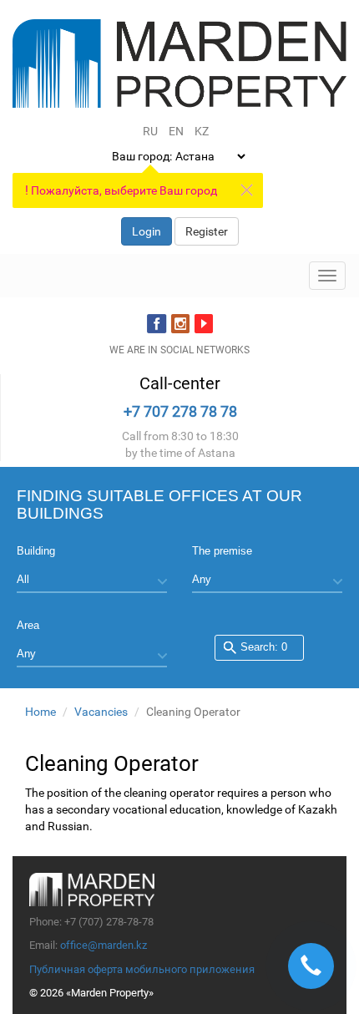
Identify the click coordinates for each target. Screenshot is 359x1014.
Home (40, 711)
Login (146, 231)
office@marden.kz (103, 945)
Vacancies (101, 711)
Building (36, 551)
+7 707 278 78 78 (180, 411)
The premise (222, 551)
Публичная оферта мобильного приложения (142, 969)
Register (206, 231)
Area (28, 625)
